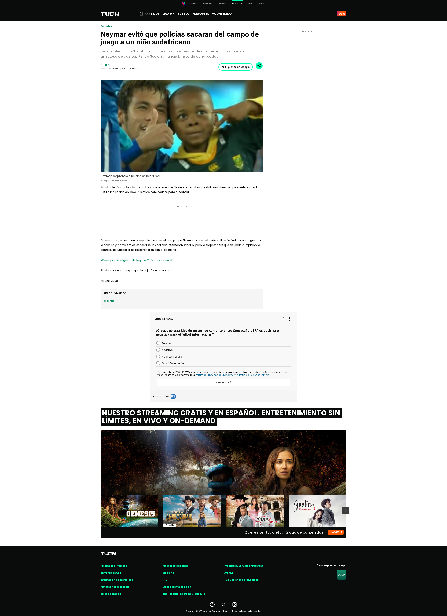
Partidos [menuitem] (152, 14)
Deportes (106, 26)
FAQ (165, 579)
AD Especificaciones (175, 565)
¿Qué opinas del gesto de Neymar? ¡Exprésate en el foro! (140, 260)
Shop (261, 3)
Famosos (222, 3)
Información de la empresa (117, 579)
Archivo (229, 572)
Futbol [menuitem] (183, 14)
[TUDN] (110, 14)
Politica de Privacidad (114, 565)
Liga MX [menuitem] (168, 14)
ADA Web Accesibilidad (115, 586)
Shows (194, 3)
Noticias (207, 3)
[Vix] (341, 13)
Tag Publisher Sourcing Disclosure (184, 593)
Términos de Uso (111, 572)
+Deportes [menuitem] (200, 14)
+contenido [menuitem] (222, 14)
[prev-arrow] (98, 510)
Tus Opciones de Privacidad (241, 579)
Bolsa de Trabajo (111, 593)
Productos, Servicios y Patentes (243, 565)
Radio (250, 3)
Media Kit (168, 572)
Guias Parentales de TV (177, 586)
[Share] (259, 65)
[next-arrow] (345, 510)
